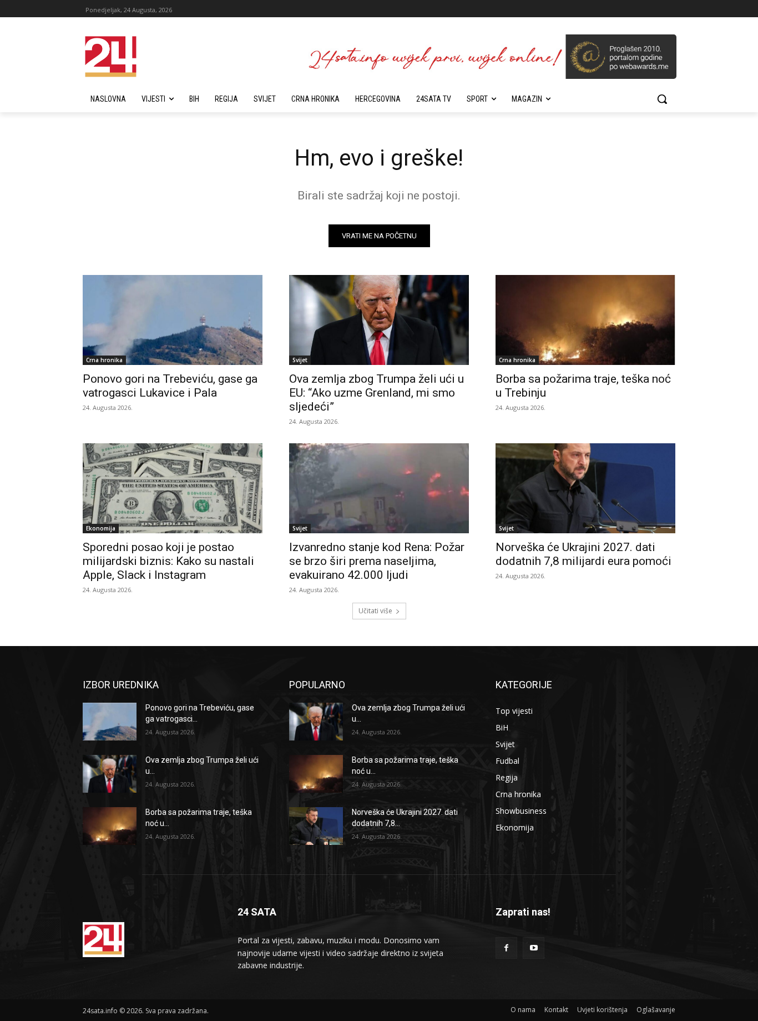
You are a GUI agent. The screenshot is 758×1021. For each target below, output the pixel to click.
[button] (662, 99)
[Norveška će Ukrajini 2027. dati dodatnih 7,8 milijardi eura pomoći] (585, 488)
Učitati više (375, 610)
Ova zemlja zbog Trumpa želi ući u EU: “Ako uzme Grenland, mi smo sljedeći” (376, 392)
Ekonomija (100, 528)
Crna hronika (104, 360)
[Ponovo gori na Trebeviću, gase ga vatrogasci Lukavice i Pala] (172, 320)
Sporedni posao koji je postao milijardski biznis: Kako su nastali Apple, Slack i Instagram (168, 561)
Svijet (299, 360)
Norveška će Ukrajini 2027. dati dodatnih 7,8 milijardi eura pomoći (583, 554)
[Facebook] (506, 948)
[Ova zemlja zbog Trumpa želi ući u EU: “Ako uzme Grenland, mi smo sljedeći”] (379, 320)
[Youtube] (533, 948)
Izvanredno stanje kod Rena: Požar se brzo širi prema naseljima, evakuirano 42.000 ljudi (376, 561)
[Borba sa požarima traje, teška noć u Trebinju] (585, 320)
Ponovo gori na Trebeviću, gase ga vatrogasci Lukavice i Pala (170, 385)
